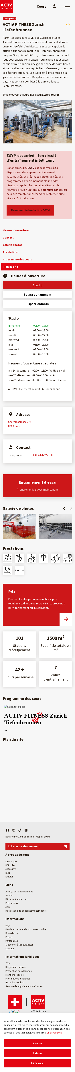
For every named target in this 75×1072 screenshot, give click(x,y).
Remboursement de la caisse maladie (25, 929)
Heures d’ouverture (16, 230)
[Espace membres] (54, 6)
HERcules (10, 865)
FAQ (7, 925)
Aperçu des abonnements (19, 891)
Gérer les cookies (15, 982)
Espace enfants (38, 304)
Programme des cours (17, 259)
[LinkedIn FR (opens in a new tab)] (26, 830)
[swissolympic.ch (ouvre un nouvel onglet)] (28, 1005)
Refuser (37, 1053)
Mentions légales (14, 974)
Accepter (37, 1043)
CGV (7, 963)
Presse (9, 937)
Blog (7, 873)
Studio (37, 285)
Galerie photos (12, 245)
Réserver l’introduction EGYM (30, 210)
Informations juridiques (17, 978)
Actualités (10, 869)
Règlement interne (15, 967)
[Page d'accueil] (6, 6)
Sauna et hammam (37, 294)
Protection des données (18, 971)
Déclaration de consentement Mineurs (26, 910)
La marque (11, 861)
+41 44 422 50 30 (43, 455)
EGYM (31, 168)
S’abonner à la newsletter (19, 944)
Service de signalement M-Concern (24, 986)
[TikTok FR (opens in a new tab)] (20, 830)
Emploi (9, 876)
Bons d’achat (12, 933)
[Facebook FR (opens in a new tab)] (7, 830)
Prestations (11, 252)
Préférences (37, 1063)
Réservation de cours (17, 899)
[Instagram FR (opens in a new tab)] (14, 830)
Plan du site (10, 266)
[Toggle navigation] (67, 6)
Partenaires (11, 940)
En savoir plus (54, 1032)
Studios (9, 895)
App (7, 906)
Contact (8, 237)
